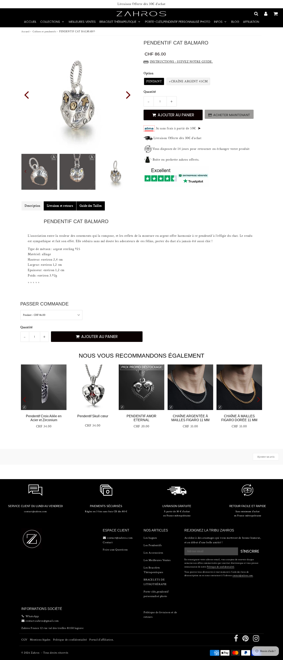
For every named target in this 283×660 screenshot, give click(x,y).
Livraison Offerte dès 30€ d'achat (141, 4)
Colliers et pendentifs (44, 31)
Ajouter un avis (266, 457)
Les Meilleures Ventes (157, 560)
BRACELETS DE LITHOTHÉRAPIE (155, 582)
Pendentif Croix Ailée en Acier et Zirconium (44, 418)
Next (128, 94)
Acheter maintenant (231, 115)
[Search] (256, 13)
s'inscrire (250, 551)
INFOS (218, 21)
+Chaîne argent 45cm (188, 81)
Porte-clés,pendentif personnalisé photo (177, 21)
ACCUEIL (30, 21)
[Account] (266, 13)
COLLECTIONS (50, 21)
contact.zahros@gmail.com (42, 621)
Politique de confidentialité (220, 566)
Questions (121, 550)
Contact (107, 542)
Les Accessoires (153, 553)
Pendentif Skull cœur (92, 416)
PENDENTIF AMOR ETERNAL (141, 418)
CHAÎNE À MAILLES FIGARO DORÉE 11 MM (239, 418)
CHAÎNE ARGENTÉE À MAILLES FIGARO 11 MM (190, 418)
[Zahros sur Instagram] (256, 640)
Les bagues (150, 538)
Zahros (35, 653)
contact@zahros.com (242, 575)
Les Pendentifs (153, 545)
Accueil (25, 31)
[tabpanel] (116, 172)
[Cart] (276, 13)
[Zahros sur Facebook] (236, 640)
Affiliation (251, 21)
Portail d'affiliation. (101, 640)
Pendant (154, 81)
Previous (26, 94)
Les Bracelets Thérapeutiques (153, 570)
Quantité (150, 92)
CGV (24, 640)
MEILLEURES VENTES (82, 21)
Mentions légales (40, 640)
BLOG (235, 21)
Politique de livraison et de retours (160, 615)
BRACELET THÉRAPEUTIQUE (117, 21)
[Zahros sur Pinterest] (245, 640)
